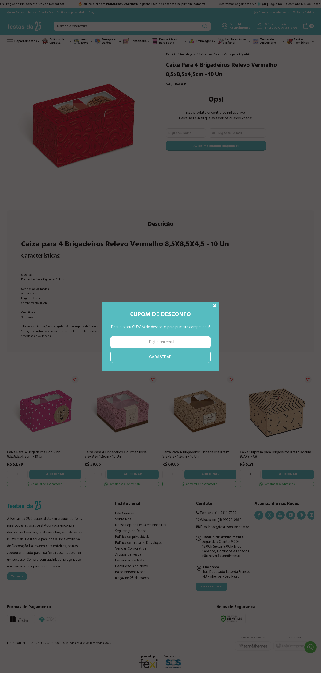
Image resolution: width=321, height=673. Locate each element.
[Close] (215, 306)
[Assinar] (160, 357)
